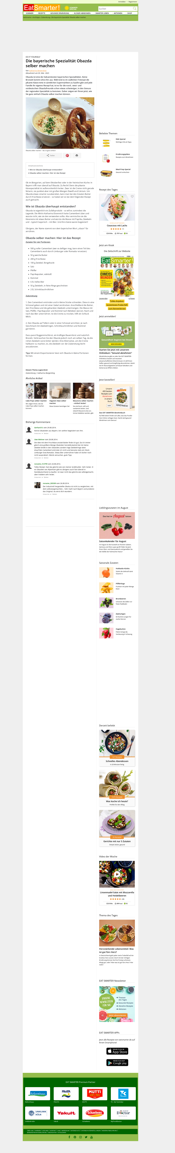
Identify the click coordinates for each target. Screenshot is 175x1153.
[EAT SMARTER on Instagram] (80, 1137)
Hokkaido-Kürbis (123, 568)
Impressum (65, 1130)
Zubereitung (31, 373)
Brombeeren (121, 599)
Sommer (29, 13)
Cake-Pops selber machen (36, 401)
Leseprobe (103, 298)
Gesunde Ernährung (59, 13)
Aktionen (118, 13)
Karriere (38, 1130)
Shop (129, 13)
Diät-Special (120, 139)
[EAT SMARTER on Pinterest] (75, 1137)
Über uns (30, 1130)
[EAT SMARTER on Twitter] (86, 1137)
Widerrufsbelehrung (109, 1130)
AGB (59, 1130)
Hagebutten (121, 629)
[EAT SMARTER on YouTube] (91, 1137)
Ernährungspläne (123, 154)
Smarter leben (102, 13)
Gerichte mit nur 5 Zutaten (117, 841)
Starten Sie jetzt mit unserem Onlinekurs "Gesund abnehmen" (115, 351)
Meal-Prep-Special (123, 169)
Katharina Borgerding (37, 70)
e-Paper (132, 298)
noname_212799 (40, 464)
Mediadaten (52, 1132)
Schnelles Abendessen (117, 761)
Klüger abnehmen (82, 13)
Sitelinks (45, 1130)
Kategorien (62, 1132)
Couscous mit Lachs (117, 225)
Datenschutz (75, 1130)
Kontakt (53, 1130)
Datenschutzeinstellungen (90, 1130)
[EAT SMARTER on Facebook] (69, 1137)
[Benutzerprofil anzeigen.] (37, 487)
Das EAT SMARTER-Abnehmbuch (112, 413)
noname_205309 (49, 483)
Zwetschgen (120, 614)
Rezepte (41, 13)
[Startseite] (41, 7)
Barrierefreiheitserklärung (37, 1132)
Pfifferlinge (120, 583)
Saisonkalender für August (112, 541)
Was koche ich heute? (117, 801)
